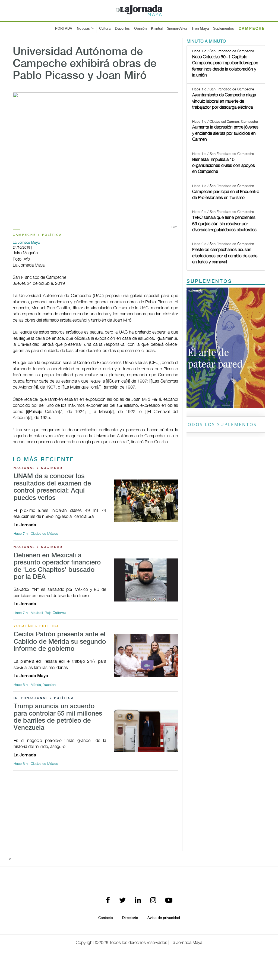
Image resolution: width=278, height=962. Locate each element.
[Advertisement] (95, 813)
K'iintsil (157, 28)
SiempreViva (177, 28)
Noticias (83, 28)
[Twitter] (122, 900)
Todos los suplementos (220, 424)
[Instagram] (153, 900)
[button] (192, 348)
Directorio (130, 918)
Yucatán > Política (36, 626)
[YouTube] (168, 900)
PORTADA (63, 28)
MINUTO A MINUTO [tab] (206, 41)
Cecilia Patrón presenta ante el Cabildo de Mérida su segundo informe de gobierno (60, 641)
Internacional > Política (44, 698)
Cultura (104, 28)
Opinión (140, 28)
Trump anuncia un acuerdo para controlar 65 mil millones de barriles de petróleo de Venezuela (58, 717)
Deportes (122, 28)
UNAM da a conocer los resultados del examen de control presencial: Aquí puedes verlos (52, 487)
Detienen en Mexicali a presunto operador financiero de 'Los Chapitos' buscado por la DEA (57, 566)
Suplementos (223, 28)
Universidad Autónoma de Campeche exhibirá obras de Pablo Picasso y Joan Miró (84, 64)
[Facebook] (108, 900)
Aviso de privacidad (163, 918)
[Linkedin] (138, 900)
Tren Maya (200, 28)
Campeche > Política (37, 235)
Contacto (105, 918)
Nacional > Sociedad (38, 468)
